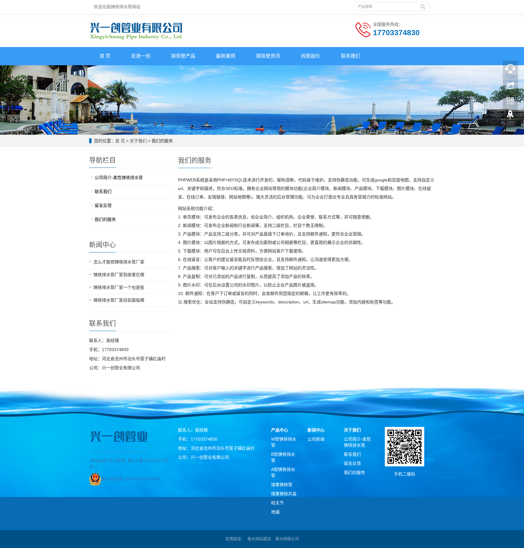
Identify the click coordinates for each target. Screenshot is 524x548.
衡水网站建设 (259, 538)
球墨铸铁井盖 (284, 493)
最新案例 (225, 56)
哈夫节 (277, 502)
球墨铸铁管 (281, 484)
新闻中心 (315, 430)
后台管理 (117, 460)
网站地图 (98, 460)
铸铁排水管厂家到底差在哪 (118, 274)
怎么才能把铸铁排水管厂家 (118, 261)
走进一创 (140, 56)
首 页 (104, 56)
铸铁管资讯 (268, 56)
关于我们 (138, 140)
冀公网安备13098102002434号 (131, 478)
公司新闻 (315, 439)
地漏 (275, 511)
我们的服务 (105, 219)
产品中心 (279, 430)
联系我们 (350, 56)
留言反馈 (103, 205)
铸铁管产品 (183, 56)
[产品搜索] (422, 4)
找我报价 (310, 56)
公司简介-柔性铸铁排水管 (119, 177)
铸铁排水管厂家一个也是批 (118, 287)
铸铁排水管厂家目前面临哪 (118, 300)
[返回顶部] (510, 116)
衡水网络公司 (287, 538)
